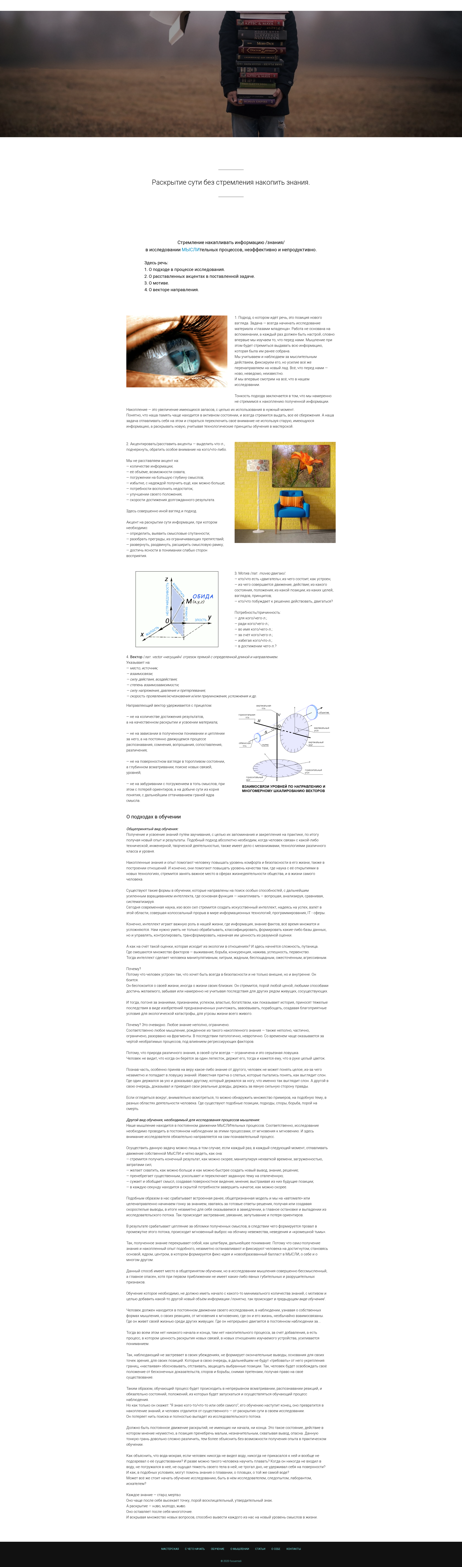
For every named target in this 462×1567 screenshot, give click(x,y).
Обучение (366, 78)
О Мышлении (390, 78)
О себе (428, 78)
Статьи (412, 78)
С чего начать (341, 78)
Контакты (447, 78)
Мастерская (315, 78)
